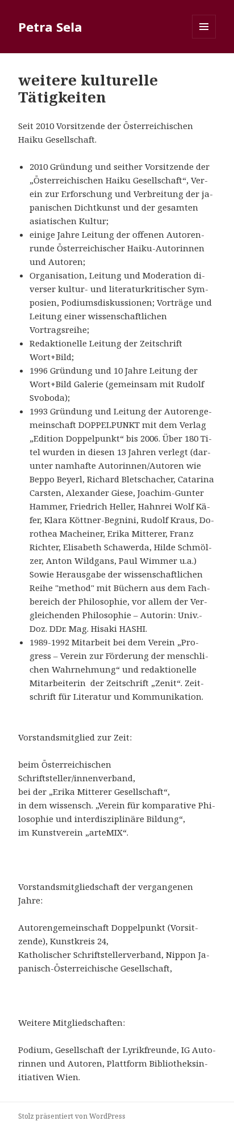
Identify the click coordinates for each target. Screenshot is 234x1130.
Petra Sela (50, 26)
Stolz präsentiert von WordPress (72, 1116)
